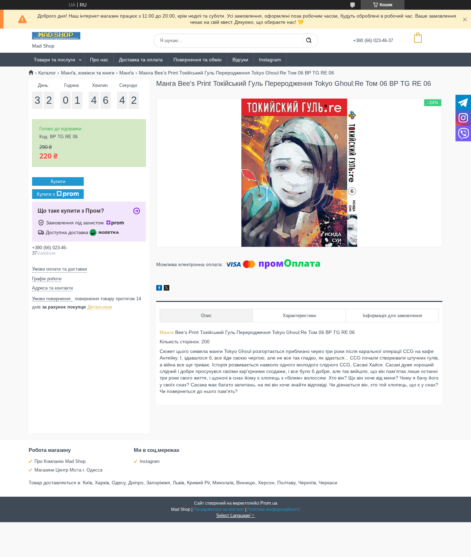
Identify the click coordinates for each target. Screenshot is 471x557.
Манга (167, 332)
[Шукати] (308, 40)
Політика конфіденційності (273, 509)
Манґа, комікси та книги (87, 72)
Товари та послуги (54, 59)
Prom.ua (268, 503)
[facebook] (159, 289)
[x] (166, 289)
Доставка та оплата (141, 59)
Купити (58, 181)
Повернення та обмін (197, 59)
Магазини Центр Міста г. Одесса (68, 470)
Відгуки (240, 59)
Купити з (46, 194)
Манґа (126, 72)
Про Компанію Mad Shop (60, 461)
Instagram (270, 59)
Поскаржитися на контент (218, 509)
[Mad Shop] (56, 36)
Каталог (47, 72)
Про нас (99, 59)
